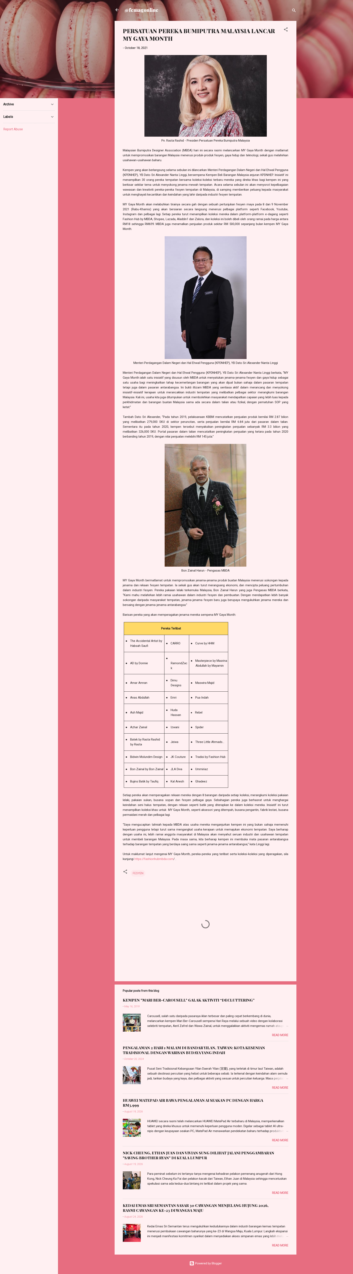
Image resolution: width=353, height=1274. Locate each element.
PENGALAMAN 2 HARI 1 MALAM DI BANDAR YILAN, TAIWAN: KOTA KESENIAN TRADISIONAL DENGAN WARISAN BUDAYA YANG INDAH (194, 1050)
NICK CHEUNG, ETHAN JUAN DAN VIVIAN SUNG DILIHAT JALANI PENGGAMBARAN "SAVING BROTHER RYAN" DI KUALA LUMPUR (198, 1155)
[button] (285, 30)
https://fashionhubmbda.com (153, 859)
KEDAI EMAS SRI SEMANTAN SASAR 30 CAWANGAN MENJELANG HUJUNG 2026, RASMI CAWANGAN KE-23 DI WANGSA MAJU (195, 1208)
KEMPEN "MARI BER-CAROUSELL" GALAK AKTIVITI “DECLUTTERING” (189, 1000)
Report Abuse (13, 129)
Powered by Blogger (208, 1263)
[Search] (294, 11)
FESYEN (138, 873)
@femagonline (141, 10)
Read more (280, 1035)
